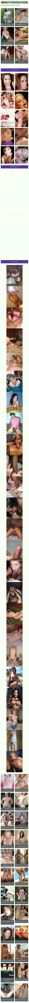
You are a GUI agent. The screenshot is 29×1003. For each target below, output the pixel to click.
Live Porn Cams (14, 70)
